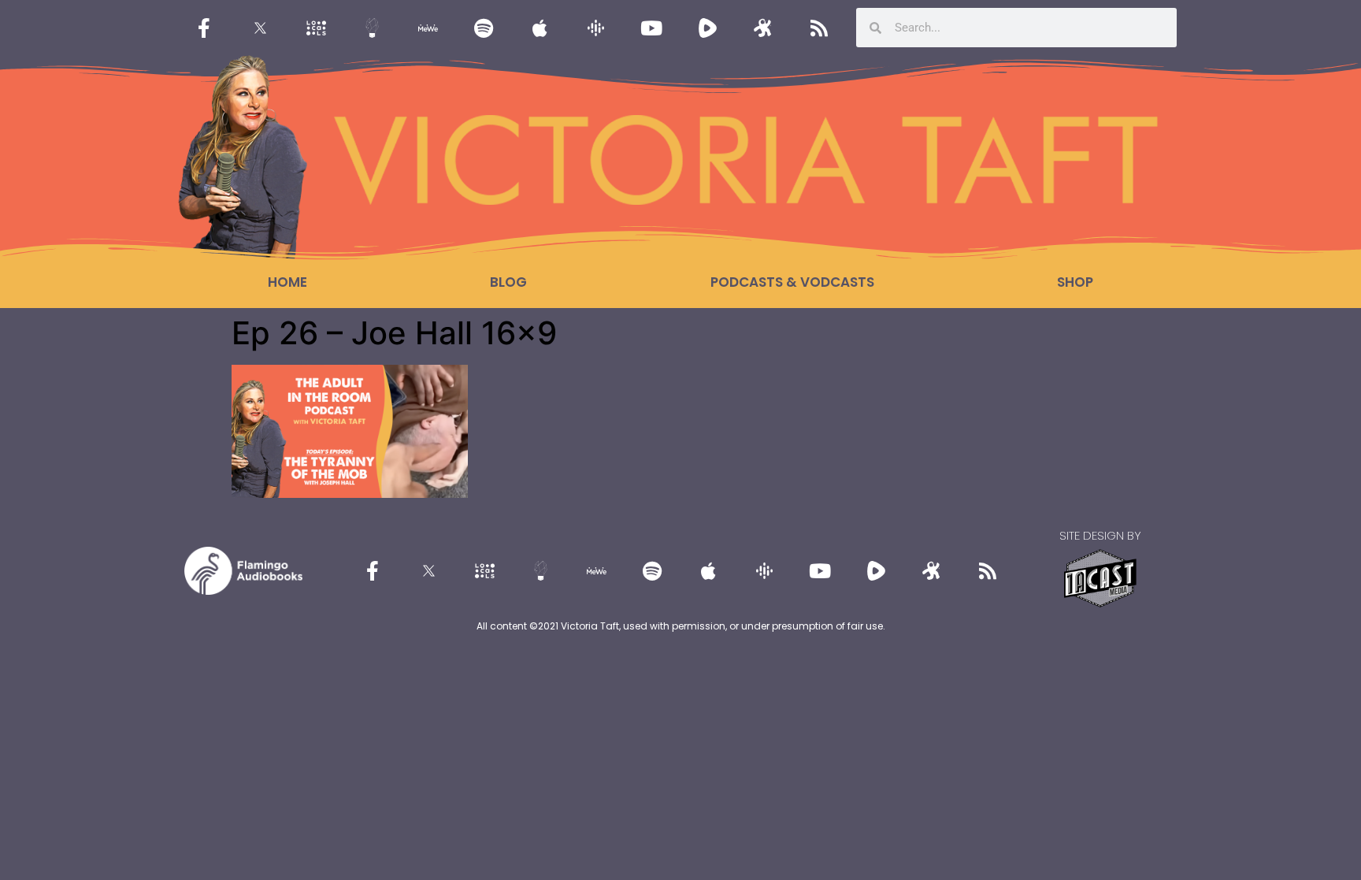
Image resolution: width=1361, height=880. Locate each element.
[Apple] (539, 27)
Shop (1075, 282)
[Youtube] (651, 27)
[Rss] (819, 27)
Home (287, 282)
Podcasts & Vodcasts (792, 282)
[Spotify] (483, 27)
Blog (508, 282)
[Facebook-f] (204, 27)
